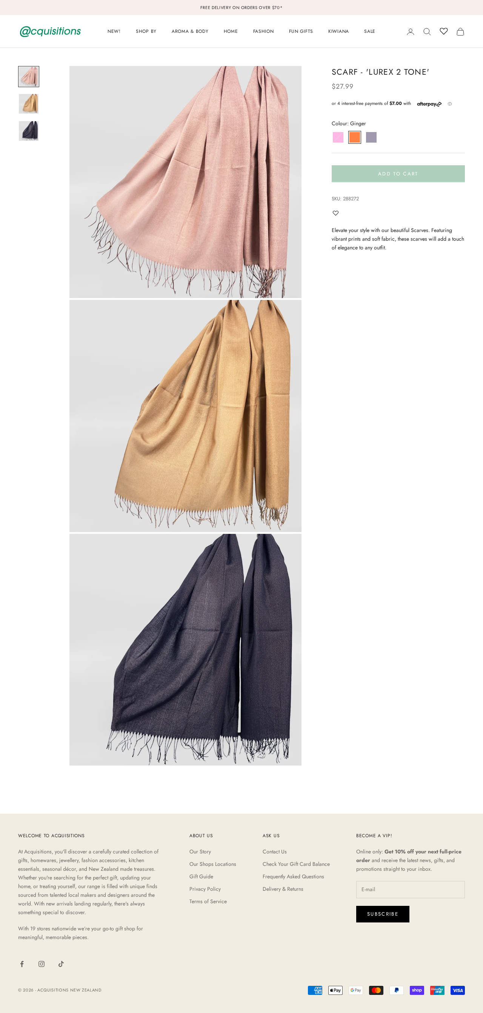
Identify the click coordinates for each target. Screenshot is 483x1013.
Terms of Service (208, 901)
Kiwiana (338, 31)
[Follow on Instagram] (41, 964)
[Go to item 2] (28, 103)
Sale (369, 31)
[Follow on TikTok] (61, 964)
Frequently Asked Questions (293, 876)
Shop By (146, 31)
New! (114, 31)
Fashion (263, 31)
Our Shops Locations (212, 864)
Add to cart (398, 173)
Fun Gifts (301, 31)
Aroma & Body (190, 31)
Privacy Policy (205, 889)
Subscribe (382, 914)
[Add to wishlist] (337, 213)
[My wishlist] (443, 30)
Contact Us (275, 851)
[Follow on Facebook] (22, 964)
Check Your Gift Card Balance (296, 864)
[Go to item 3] (28, 130)
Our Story (200, 851)
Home (231, 31)
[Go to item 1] (28, 76)
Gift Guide (201, 876)
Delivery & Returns (283, 889)
